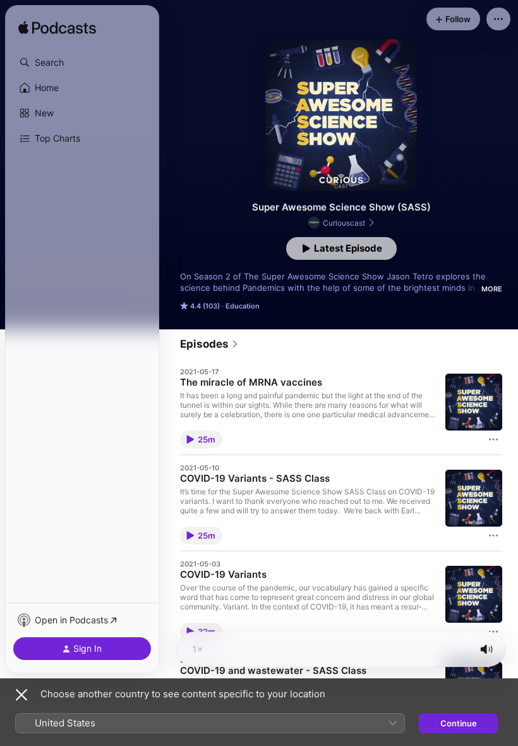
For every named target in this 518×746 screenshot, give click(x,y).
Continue (458, 723)
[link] (209, 344)
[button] (82, 62)
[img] (57, 28)
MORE (491, 288)
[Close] (21, 694)
